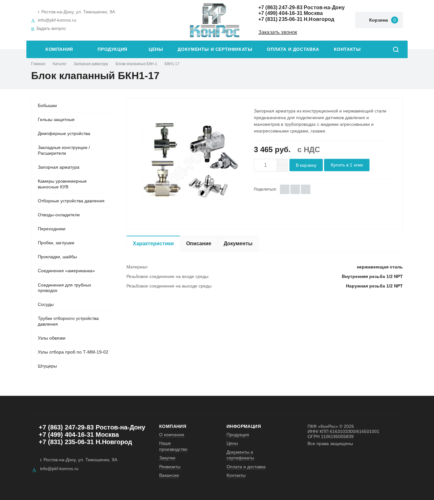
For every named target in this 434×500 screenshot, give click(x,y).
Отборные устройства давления (71, 200)
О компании (171, 434)
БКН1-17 (172, 64)
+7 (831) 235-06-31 (280, 19)
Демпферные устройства (64, 133)
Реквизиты (169, 466)
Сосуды (46, 304)
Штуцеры (47, 365)
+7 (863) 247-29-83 (280, 7)
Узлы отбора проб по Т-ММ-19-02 (73, 352)
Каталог (59, 64)
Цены (156, 49)
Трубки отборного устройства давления (68, 321)
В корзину (306, 165)
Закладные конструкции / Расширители (64, 150)
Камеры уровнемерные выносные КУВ (62, 184)
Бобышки (47, 105)
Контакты (347, 49)
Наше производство (173, 446)
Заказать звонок (277, 32)
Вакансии (169, 475)
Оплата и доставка (293, 49)
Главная (38, 64)
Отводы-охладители (59, 214)
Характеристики (153, 243)
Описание (198, 243)
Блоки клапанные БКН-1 (136, 64)
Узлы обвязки (51, 338)
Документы (238, 243)
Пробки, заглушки (56, 242)
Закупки (167, 457)
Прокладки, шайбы (57, 256)
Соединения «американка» (66, 270)
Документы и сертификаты (215, 49)
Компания (59, 49)
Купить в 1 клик (347, 165)
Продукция (112, 49)
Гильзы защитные (56, 119)
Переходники (51, 228)
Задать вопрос (51, 28)
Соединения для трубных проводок (64, 287)
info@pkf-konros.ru (57, 20)
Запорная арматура (91, 64)
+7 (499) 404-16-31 (280, 13)
